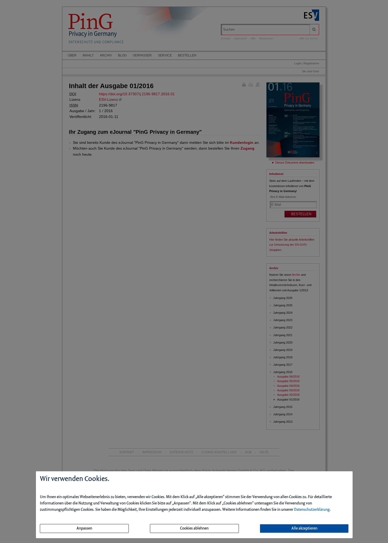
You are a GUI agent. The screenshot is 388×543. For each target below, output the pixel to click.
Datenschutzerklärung (312, 510)
